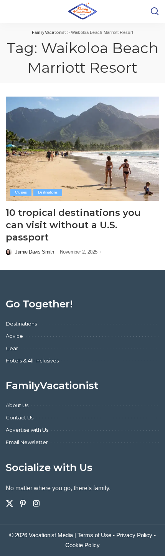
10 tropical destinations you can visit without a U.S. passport (73, 225)
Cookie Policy (82, 545)
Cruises (21, 192)
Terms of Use (94, 535)
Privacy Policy (134, 535)
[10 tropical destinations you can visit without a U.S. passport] (82, 148)
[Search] (154, 11)
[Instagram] (36, 504)
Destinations (48, 192)
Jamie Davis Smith (34, 252)
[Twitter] (9, 504)
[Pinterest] (23, 504)
